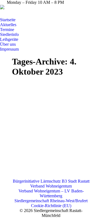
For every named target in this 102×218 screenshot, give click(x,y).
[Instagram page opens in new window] (24, 13)
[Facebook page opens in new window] (16, 13)
